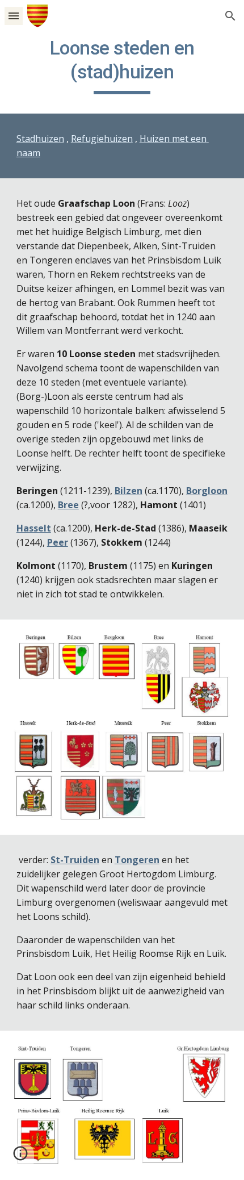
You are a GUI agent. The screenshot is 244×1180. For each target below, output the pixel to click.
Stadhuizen (40, 138)
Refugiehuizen (102, 138)
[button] (13, 15)
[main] (122, 65)
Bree (68, 505)
